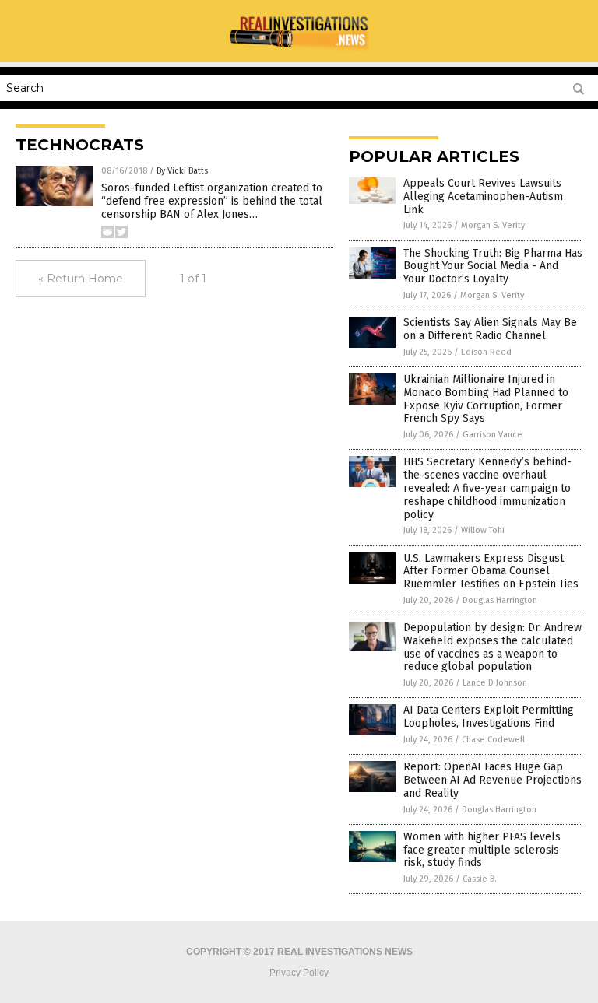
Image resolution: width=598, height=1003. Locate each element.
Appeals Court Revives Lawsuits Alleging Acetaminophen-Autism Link (483, 196)
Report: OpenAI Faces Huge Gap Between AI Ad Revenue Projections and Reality (492, 780)
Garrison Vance (492, 435)
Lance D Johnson (495, 683)
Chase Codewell (493, 740)
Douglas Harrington (500, 600)
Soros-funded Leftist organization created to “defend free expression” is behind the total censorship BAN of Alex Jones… (211, 201)
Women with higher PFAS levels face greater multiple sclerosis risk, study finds (482, 850)
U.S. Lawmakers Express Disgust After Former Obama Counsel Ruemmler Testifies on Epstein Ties (491, 571)
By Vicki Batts (182, 171)
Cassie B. (480, 879)
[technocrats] (298, 51)
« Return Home (80, 279)
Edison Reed (486, 352)
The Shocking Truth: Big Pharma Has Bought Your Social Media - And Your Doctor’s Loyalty (492, 266)
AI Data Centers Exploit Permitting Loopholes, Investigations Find (488, 716)
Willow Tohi (483, 530)
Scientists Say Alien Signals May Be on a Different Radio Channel (490, 329)
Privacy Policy (299, 972)
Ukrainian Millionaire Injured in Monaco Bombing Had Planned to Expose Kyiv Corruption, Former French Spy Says (485, 399)
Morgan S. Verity (493, 225)
